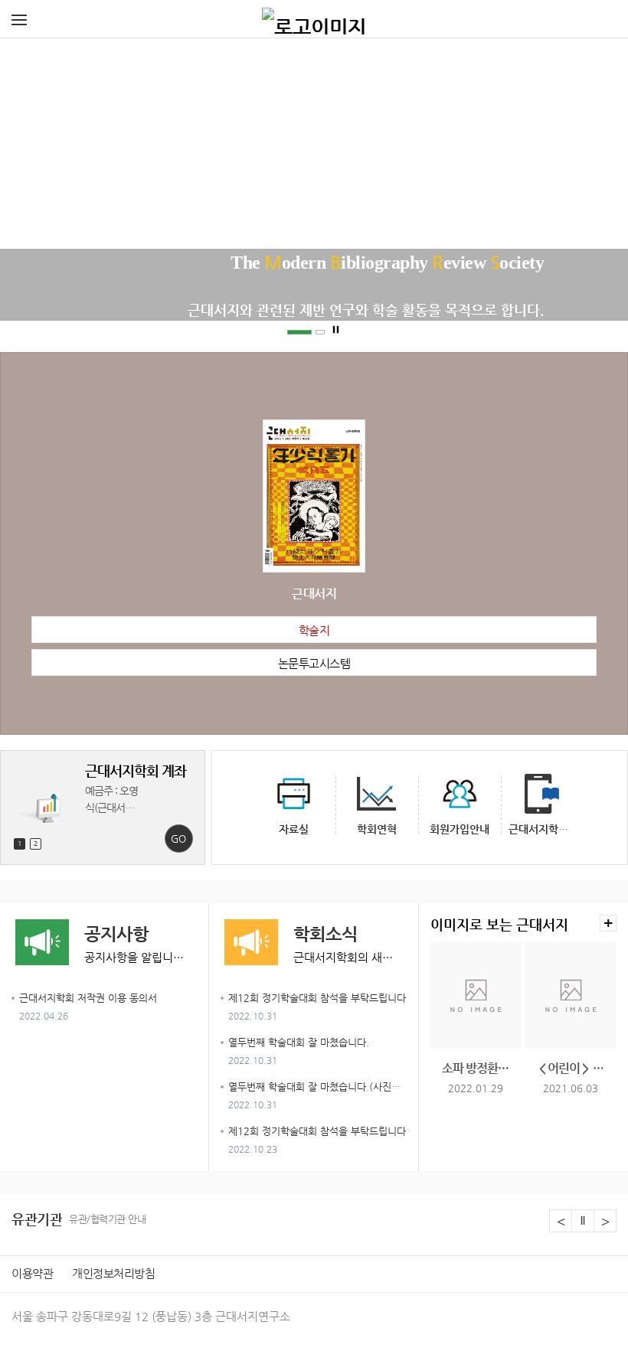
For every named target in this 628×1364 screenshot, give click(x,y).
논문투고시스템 (314, 663)
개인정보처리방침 (113, 1273)
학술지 (314, 630)
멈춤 (336, 329)
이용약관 (32, 1273)
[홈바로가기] (314, 19)
